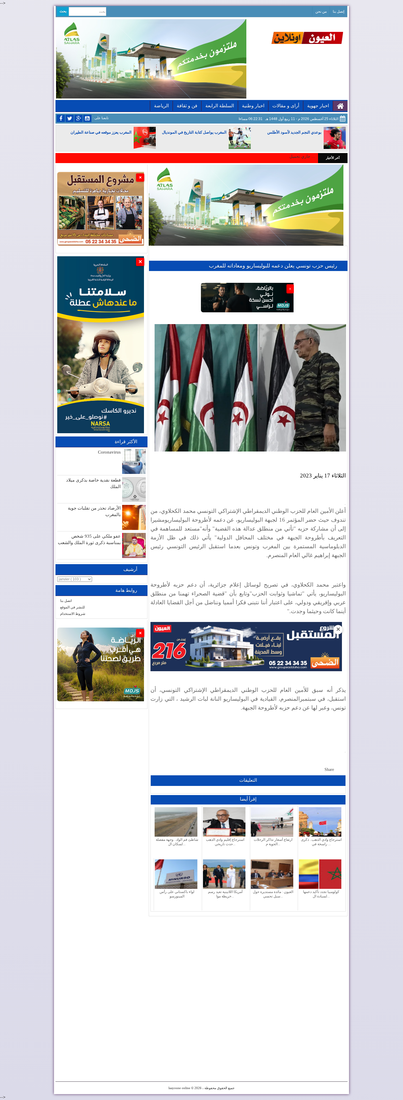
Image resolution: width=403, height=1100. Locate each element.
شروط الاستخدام (72, 614)
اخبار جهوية (318, 105)
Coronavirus (109, 452)
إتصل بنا (338, 11)
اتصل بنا (66, 601)
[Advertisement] (248, 957)
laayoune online (179, 1088)
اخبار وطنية (253, 105)
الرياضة (161, 105)
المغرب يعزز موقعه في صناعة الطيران (101, 132)
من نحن (321, 11)
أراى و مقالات (285, 105)
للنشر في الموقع (72, 607)
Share (329, 769)
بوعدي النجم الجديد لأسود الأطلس (294, 132)
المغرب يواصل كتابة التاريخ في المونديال (194, 132)
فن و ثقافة (187, 105)
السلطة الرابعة (219, 105)
